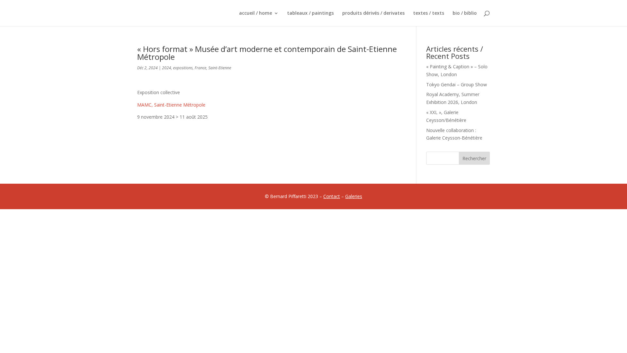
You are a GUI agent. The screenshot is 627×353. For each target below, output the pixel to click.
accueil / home (255, 13)
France (200, 68)
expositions (183, 68)
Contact (331, 196)
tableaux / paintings (310, 13)
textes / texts (428, 13)
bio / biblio (465, 13)
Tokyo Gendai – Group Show (456, 84)
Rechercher (474, 158)
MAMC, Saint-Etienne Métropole (171, 105)
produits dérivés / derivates (373, 13)
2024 (166, 68)
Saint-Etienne (219, 68)
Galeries (353, 196)
